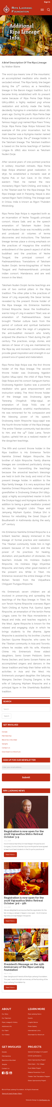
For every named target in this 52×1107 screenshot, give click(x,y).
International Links (34, 1030)
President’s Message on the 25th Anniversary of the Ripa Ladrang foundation (24, 967)
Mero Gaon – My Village (36, 1064)
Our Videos (5, 1034)
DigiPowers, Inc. (44, 1100)
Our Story (5, 1014)
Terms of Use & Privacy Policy (12, 1093)
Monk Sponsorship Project (37, 1060)
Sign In (47, 2)
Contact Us (6, 748)
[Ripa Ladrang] (17, 9)
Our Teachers (6, 1018)
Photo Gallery (32, 1026)
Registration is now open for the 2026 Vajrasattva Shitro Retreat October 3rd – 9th (24, 900)
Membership (6, 736)
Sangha (5, 744)
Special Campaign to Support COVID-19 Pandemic (38, 1054)
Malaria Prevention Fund (36, 1072)
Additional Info (7, 1026)
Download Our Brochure (11, 752)
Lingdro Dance (33, 1022)
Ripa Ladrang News (34, 1014)
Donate (4, 732)
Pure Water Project (34, 1068)
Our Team (5, 1030)
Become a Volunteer (9, 740)
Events (30, 1018)
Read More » (10, 854)
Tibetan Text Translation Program (39, 1076)
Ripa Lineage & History (10, 1022)
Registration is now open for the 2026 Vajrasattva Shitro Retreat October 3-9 (24, 834)
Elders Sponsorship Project (37, 1080)
